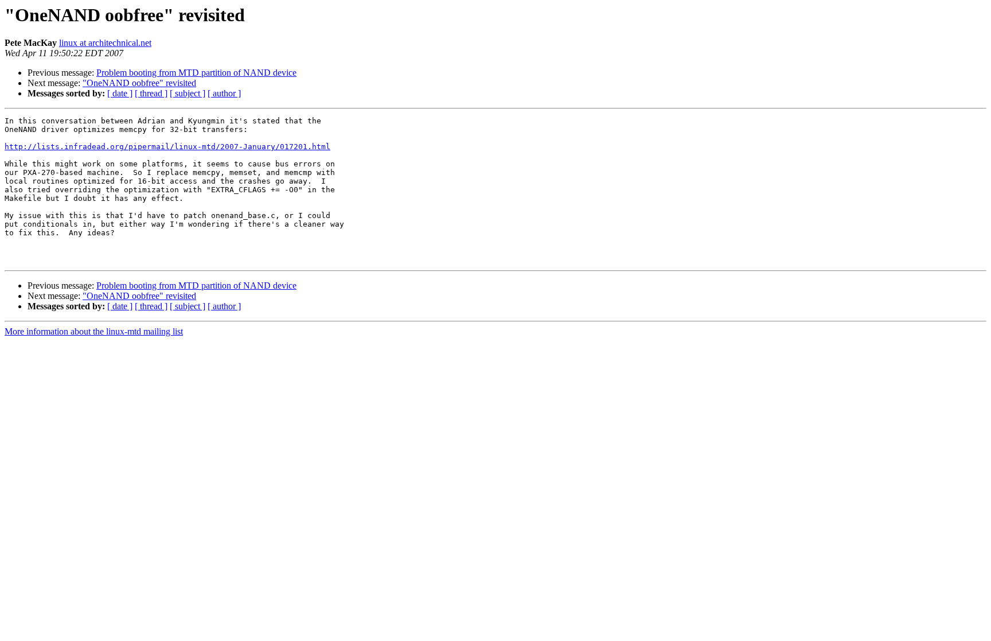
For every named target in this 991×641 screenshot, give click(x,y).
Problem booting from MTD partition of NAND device (196, 72)
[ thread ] (151, 93)
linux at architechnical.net (105, 43)
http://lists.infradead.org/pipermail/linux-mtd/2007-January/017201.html (167, 146)
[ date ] (119, 93)
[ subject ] (187, 93)
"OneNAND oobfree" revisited (139, 83)
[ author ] (224, 93)
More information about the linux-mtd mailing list (94, 331)
